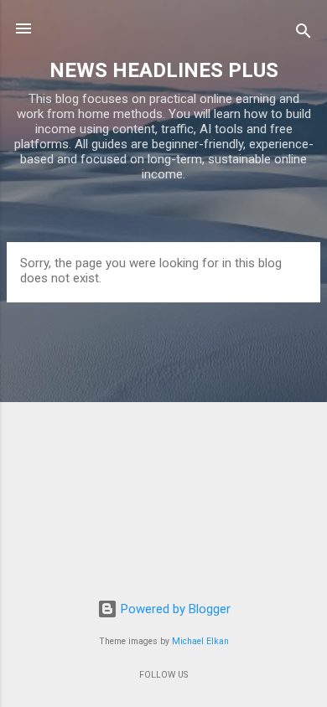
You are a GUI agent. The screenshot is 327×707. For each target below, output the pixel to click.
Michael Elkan (200, 641)
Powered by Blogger (174, 609)
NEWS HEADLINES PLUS (163, 70)
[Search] (303, 33)
